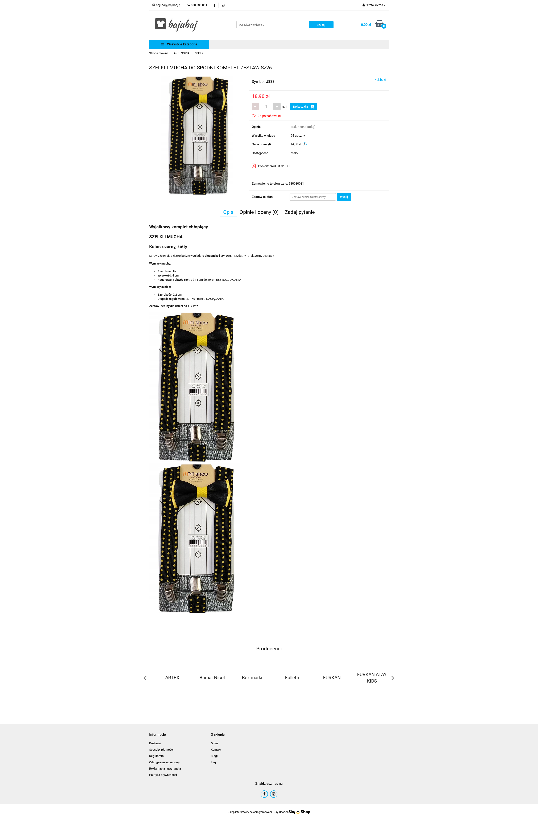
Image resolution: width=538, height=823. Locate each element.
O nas (214, 743)
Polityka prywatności (163, 775)
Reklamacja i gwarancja (165, 768)
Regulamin (156, 756)
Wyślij (344, 196)
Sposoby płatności (161, 749)
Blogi (214, 756)
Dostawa (155, 743)
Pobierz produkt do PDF (274, 166)
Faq (213, 762)
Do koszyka (301, 106)
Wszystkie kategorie (181, 44)
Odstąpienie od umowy (164, 762)
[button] (157, 734)
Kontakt (216, 749)
